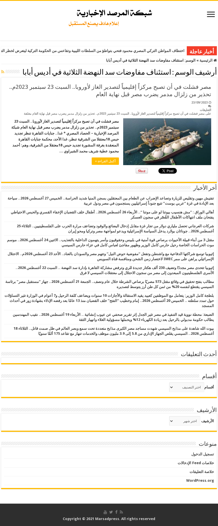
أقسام (209, 387)
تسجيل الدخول (202, 454)
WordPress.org (200, 480)
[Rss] (121, 512)
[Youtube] (105, 512)
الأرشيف (207, 421)
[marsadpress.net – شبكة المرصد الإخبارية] (109, 17)
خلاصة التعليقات (202, 472)
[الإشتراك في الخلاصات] (2, 72)
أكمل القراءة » (105, 161)
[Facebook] (116, 512)
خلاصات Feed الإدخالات (196, 463)
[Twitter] (111, 512)
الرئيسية (206, 60)
